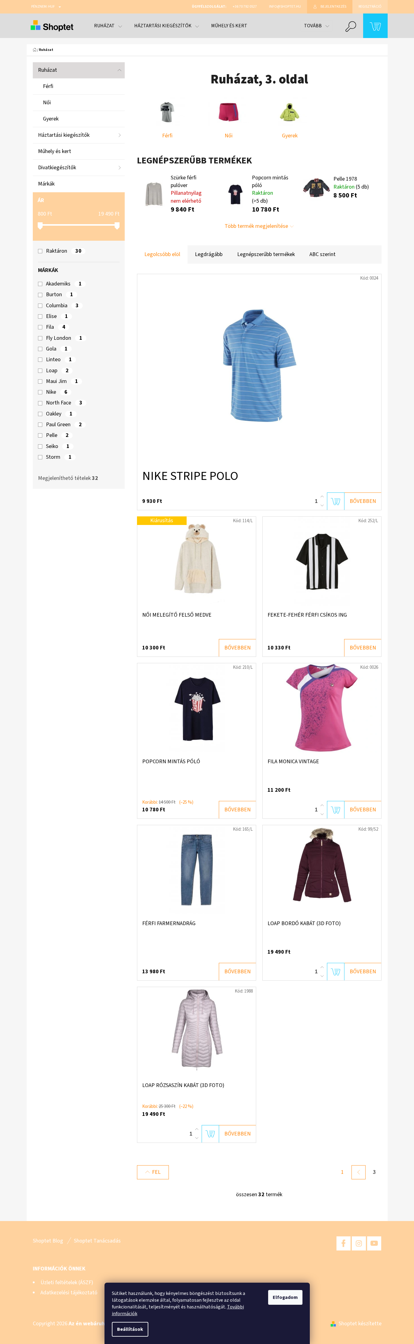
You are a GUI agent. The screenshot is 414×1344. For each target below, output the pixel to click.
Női (47, 102)
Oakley (59, 414)
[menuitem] (108, 25)
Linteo (59, 360)
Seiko (57, 446)
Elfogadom (285, 1297)
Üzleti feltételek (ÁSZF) (66, 1282)
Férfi (48, 86)
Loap (57, 371)
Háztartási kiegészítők (63, 135)
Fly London (64, 338)
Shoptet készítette (360, 1323)
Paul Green (64, 425)
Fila (55, 327)
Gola (56, 349)
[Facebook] (343, 1243)
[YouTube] (374, 1243)
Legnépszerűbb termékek (266, 254)
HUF (51, 7)
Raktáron (63, 251)
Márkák (46, 184)
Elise (57, 316)
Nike (56, 392)
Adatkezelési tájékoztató (68, 1292)
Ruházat (47, 70)
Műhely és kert (54, 151)
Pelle (57, 435)
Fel (156, 1172)
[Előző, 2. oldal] (358, 1172)
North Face (64, 403)
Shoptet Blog (48, 1241)
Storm (58, 457)
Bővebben (363, 501)
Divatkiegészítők (57, 167)
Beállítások (130, 1329)
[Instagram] (359, 1243)
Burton (59, 295)
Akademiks (64, 284)
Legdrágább (208, 254)
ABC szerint (323, 254)
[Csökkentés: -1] (322, 505)
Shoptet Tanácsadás (97, 1241)
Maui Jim (62, 381)
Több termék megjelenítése (256, 226)
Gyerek (51, 119)
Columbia (62, 306)
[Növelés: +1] (322, 496)
